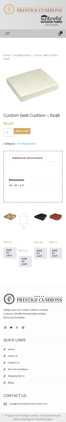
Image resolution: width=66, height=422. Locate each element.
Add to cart (22, 131)
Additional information (27, 158)
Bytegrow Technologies (37, 419)
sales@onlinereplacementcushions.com (28, 404)
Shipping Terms (16, 376)
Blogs (11, 382)
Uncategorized (21, 55)
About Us (13, 356)
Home (7, 55)
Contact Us (13, 362)
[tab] (27, 158)
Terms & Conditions (18, 369)
